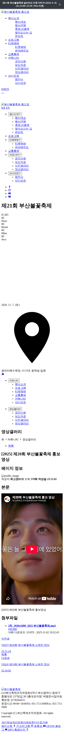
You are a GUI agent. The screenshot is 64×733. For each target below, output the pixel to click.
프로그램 (13, 39)
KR (3, 89)
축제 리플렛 (22, 29)
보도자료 (20, 65)
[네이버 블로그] (9, 196)
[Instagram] (9, 190)
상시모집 (13, 75)
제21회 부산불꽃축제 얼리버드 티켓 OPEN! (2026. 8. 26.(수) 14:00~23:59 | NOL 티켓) (30, 4)
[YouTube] (9, 193)
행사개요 (20, 21)
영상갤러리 (22, 72)
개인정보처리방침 (12, 722)
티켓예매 (13, 43)
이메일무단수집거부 (35, 722)
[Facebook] (9, 187)
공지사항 (20, 61)
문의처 (19, 36)
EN (7, 89)
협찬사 (19, 79)
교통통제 (13, 54)
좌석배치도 (22, 50)
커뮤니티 (13, 57)
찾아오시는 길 (23, 32)
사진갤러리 (22, 68)
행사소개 (13, 18)
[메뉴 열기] (2, 93)
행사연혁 (20, 25)
